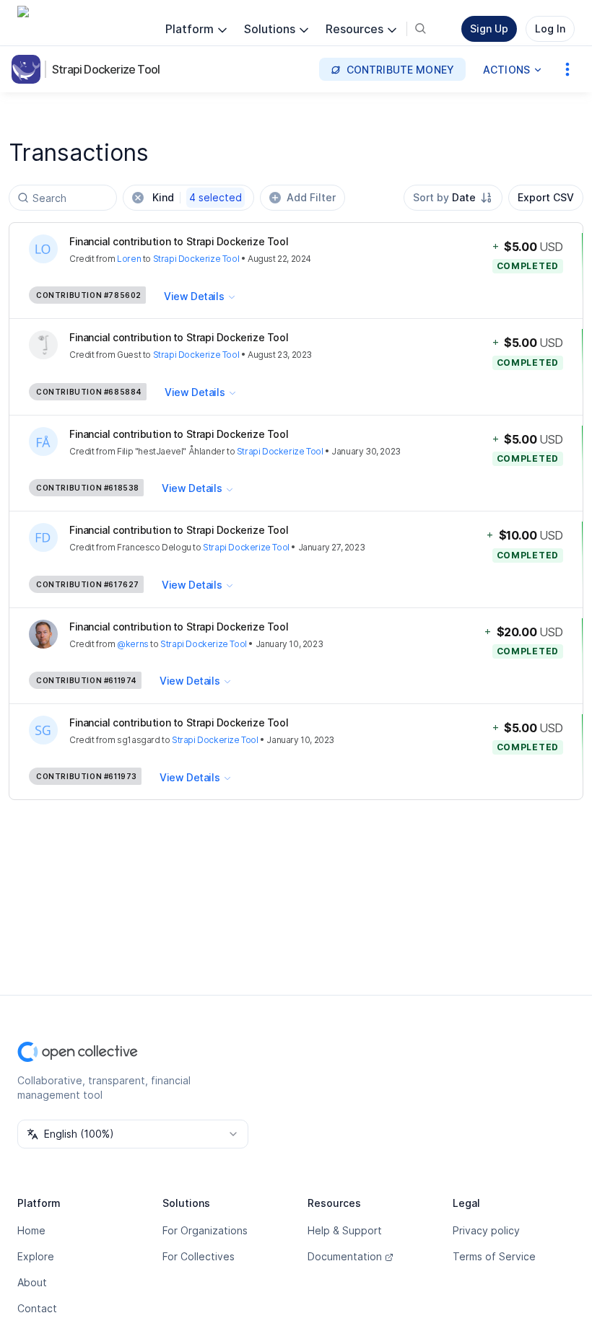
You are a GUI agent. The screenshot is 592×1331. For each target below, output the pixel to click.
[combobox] (453, 198)
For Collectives (198, 1256)
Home (31, 1230)
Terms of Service (494, 1256)
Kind (197, 197)
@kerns (133, 643)
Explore (35, 1256)
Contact (37, 1308)
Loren (129, 258)
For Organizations (205, 1230)
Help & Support (345, 1230)
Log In (550, 28)
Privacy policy (486, 1230)
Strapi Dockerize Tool (106, 69)
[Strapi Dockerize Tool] (29, 69)
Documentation (345, 1256)
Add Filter (311, 197)
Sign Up (489, 28)
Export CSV (546, 197)
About (32, 1282)
